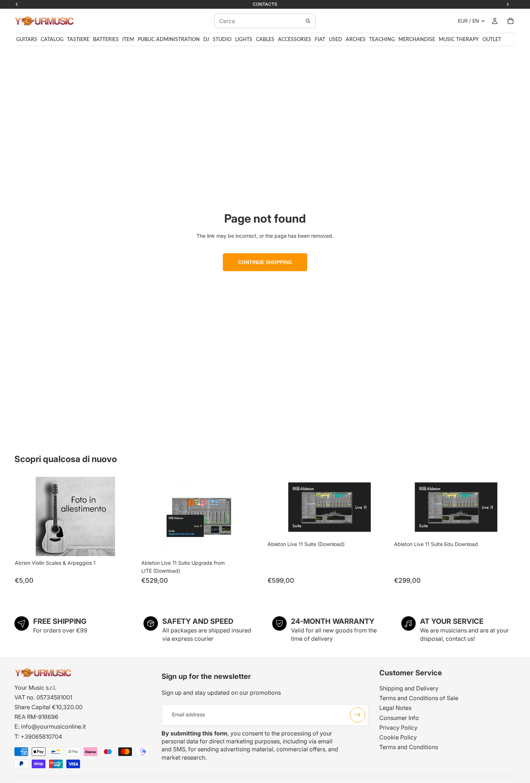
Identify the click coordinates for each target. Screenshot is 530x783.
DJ (206, 39)
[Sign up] (357, 714)
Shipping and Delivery (408, 688)
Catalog (52, 39)
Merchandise (416, 39)
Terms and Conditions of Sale (418, 698)
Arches (356, 39)
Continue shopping (265, 262)
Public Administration (169, 39)
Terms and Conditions (408, 747)
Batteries (106, 39)
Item (128, 39)
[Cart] (510, 21)
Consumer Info (399, 717)
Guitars (26, 39)
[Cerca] (308, 21)
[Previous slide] (152, 516)
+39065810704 (41, 736)
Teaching (382, 39)
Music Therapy (459, 39)
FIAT (320, 39)
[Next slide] (251, 516)
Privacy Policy (398, 727)
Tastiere (78, 39)
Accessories (294, 39)
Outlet (491, 39)
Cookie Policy (398, 737)
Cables (265, 39)
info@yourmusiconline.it (53, 726)
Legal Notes (395, 707)
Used (335, 39)
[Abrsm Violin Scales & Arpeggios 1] (75, 516)
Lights (243, 39)
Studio (222, 39)
